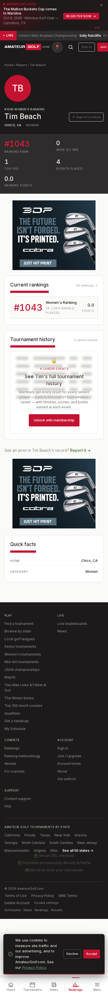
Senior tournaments (20, 646)
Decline (72, 954)
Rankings (11, 748)
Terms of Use (15, 896)
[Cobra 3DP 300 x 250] (54, 235)
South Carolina (61, 843)
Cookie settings (46, 903)
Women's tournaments (22, 654)
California (12, 835)
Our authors (66, 779)
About (62, 771)
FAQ (7, 806)
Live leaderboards (72, 624)
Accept (91, 954)
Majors (10, 677)
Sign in (86, 47)
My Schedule (15, 729)
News (62, 631)
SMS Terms (67, 896)
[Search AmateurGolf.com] (70, 47)
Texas (45, 835)
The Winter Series (19, 698)
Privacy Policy (42, 896)
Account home (69, 763)
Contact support (17, 799)
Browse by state (17, 631)
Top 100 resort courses (23, 705)
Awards (10, 763)
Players (21, 65)
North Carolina (33, 843)
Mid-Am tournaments (21, 662)
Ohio (54, 850)
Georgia (10, 843)
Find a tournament (19, 624)
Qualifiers (12, 713)
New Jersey (87, 843)
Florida (29, 835)
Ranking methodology (22, 756)
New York (62, 835)
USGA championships (22, 670)
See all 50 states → (77, 850)
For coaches (14, 771)
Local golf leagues (19, 639)
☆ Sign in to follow (86, 117)
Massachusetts (16, 850)
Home (8, 65)
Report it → (80, 450)
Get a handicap (16, 721)
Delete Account (17, 903)
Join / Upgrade (69, 756)
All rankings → (87, 285)
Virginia (40, 850)
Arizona (80, 835)
